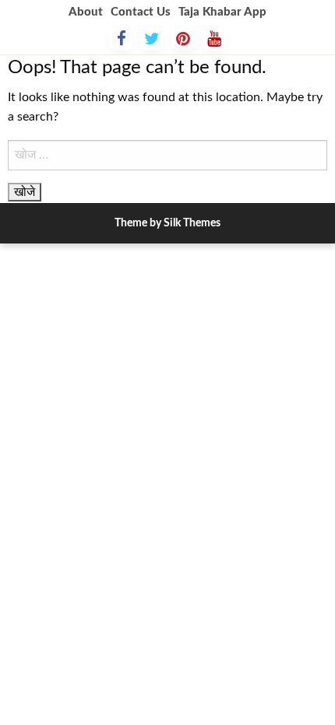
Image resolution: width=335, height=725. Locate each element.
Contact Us (141, 12)
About (86, 12)
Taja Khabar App (222, 12)
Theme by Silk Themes (167, 223)
